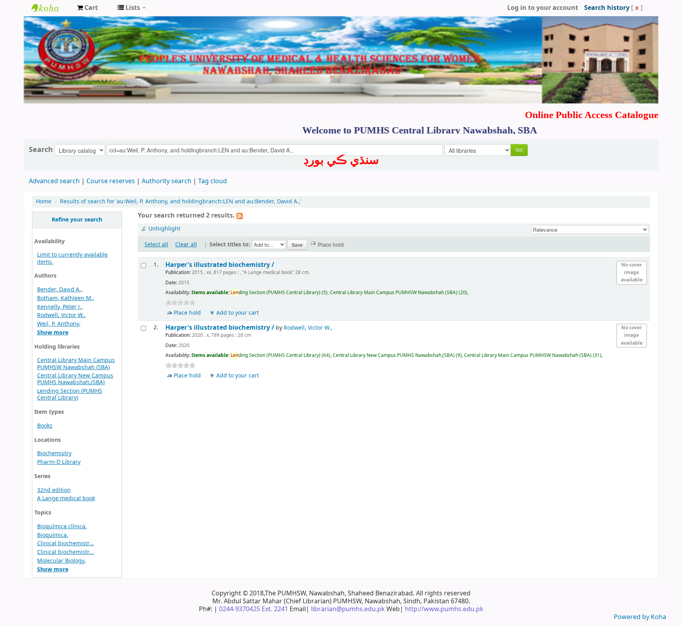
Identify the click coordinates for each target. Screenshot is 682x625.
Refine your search (77, 220)
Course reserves (110, 181)
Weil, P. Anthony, (59, 324)
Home (43, 201)
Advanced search (54, 181)
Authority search (166, 181)
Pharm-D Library (59, 462)
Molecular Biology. (61, 561)
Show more (52, 332)
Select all (156, 244)
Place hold (187, 313)
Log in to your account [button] (542, 8)
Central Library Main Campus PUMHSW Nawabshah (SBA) (76, 363)
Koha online (51, 8)
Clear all (186, 244)
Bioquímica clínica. (62, 526)
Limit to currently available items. (72, 258)
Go (519, 150)
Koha (658, 617)
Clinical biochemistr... (65, 543)
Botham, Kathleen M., (65, 298)
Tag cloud (212, 181)
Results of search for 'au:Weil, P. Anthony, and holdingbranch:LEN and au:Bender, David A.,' (181, 201)
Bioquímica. (52, 535)
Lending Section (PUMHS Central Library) (69, 394)
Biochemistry (54, 453)
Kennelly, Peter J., (60, 307)
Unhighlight (164, 229)
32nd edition (54, 490)
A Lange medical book (66, 498)
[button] (87, 8)
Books (44, 426)
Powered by (632, 617)
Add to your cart (237, 313)
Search (41, 150)
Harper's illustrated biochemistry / (220, 264)
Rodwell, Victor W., (61, 315)
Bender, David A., (59, 289)
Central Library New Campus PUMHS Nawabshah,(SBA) (75, 379)
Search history (607, 8)
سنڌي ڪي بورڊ (341, 160)
